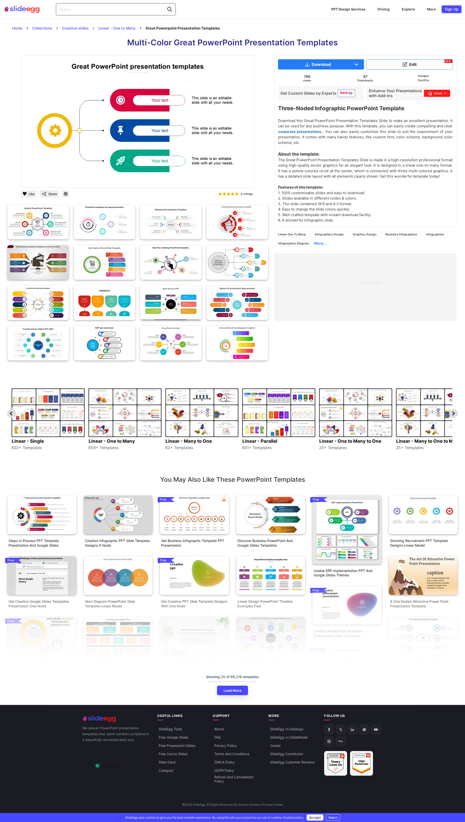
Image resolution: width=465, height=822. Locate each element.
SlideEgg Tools (170, 729)
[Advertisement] (365, 287)
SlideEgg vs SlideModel (288, 737)
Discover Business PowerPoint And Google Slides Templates (265, 543)
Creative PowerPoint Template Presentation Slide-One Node (338, 633)
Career (275, 745)
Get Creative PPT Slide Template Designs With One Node (194, 603)
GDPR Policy (224, 770)
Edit (430, 63)
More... (320, 243)
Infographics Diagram (293, 243)
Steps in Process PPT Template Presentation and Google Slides (34, 543)
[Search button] (170, 9)
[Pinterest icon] (65, 194)
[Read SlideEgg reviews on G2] (335, 763)
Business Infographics (401, 234)
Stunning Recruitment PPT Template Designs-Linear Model (419, 543)
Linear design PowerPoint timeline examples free (265, 603)
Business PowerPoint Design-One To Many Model (266, 664)
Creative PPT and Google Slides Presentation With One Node (34, 664)
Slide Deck (167, 762)
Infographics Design (329, 234)
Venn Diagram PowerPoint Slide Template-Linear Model (110, 603)
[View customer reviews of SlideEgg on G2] (361, 763)
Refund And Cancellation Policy (234, 779)
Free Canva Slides (173, 754)
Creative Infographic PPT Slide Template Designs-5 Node (117, 543)
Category (166, 770)
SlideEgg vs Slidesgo (286, 729)
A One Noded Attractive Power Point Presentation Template (419, 603)
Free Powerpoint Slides (177, 745)
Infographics (435, 234)
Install (438, 93)
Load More (232, 690)
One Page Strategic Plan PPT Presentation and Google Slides (110, 664)
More (431, 9)
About (219, 729)
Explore (408, 9)
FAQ (217, 737)
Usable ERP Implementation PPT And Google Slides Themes (343, 573)
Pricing (384, 9)
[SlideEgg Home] (116, 718)
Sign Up (451, 9)
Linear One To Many (292, 234)
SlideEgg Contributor (286, 754)
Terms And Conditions (231, 754)
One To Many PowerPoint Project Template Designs (416, 664)
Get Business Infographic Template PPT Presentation (192, 543)
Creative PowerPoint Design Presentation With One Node (194, 664)
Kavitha (423, 80)
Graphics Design (364, 234)
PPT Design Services (348, 9)
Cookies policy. (293, 817)
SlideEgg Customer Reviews (292, 762)
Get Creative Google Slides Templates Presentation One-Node (39, 603)
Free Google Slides (173, 737)
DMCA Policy (224, 762)
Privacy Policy (225, 745)
